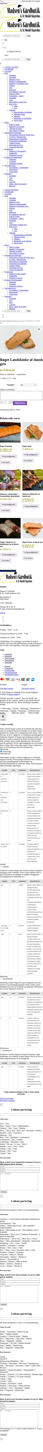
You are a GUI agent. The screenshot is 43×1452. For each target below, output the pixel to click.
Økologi (12, 309)
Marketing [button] (3, 977)
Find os (2, 613)
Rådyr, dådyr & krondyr (18, 307)
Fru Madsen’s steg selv (17, 214)
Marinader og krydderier (22, 241)
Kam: (2, 1230)
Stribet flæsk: (5, 1239)
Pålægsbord (13, 292)
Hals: (2, 1126)
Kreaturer (12, 298)
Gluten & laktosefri (16, 270)
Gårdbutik (9, 321)
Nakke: (2, 1226)
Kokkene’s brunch (15, 278)
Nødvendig (6, 708)
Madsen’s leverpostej (16, 249)
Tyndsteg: (3, 1363)
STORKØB (9, 192)
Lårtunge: (3, 1388)
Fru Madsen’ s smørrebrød (18, 290)
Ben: (1, 1348)
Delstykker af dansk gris (18, 225)
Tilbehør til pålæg (15, 251)
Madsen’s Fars (14, 202)
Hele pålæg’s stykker (16, 253)
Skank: (2, 1332)
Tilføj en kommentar (7, 390)
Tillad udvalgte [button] (33, 713)
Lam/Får (12, 305)
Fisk (10, 210)
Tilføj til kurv (20, 403)
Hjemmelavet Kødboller (18, 264)
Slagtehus (8, 296)
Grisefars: (3, 1219)
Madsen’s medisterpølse (17, 204)
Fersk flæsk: (4, 1257)
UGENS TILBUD (11, 190)
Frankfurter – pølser (16, 219)
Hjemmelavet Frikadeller (18, 262)
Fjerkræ (12, 208)
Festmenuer (9, 272)
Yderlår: (3, 1149)
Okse (16, 229)
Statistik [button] (3, 864)
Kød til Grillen (14, 216)
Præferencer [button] (4, 1048)
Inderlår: (3, 1146)
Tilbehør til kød (19, 237)
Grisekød (12, 200)
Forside (2, 321)
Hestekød (12, 221)
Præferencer (35, 708)
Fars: (2, 1124)
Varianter (10, 385)
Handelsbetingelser (11, 675)
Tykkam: (3, 1128)
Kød (6, 196)
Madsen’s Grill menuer (17, 274)
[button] (39, 329)
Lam (10, 223)
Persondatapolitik (11, 673)
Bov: (2, 1250)
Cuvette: (3, 1381)
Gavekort (8, 194)
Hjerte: (2, 1264)
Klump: (3, 1151)
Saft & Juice (18, 243)
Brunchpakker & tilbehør (23, 235)
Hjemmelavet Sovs (16, 268)
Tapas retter (13, 294)
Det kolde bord (10, 288)
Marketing (24, 708)
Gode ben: (4, 1255)
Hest (10, 303)
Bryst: (2, 1341)
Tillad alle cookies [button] (18, 713)
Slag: (2, 1241)
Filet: (2, 1366)
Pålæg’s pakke (14, 247)
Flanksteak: (4, 1343)
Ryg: (1, 1137)
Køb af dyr (13, 227)
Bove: (2, 1131)
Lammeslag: (4, 1142)
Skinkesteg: (4, 1243)
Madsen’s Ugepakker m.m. (19, 206)
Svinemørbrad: (5, 1223)
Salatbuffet (13, 276)
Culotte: (3, 1153)
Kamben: (3, 1252)
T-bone (2, 1357)
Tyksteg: (3, 1383)
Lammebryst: (5, 1140)
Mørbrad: (3, 1135)
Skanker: (3, 1133)
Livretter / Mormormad (17, 260)
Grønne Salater (14, 266)
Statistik (15, 708)
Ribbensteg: (4, 1234)
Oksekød (12, 198)
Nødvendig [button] (4, 749)
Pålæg (7, 245)
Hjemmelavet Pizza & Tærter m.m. (21, 257)
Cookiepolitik (9, 670)
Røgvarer (12, 212)
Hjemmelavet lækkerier (13, 255)
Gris (15, 231)
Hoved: (2, 1259)
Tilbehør (12, 233)
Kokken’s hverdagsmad (13, 280)
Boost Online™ (14, 694)
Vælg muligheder (8, 456)
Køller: (2, 1144)
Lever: (2, 1266)
